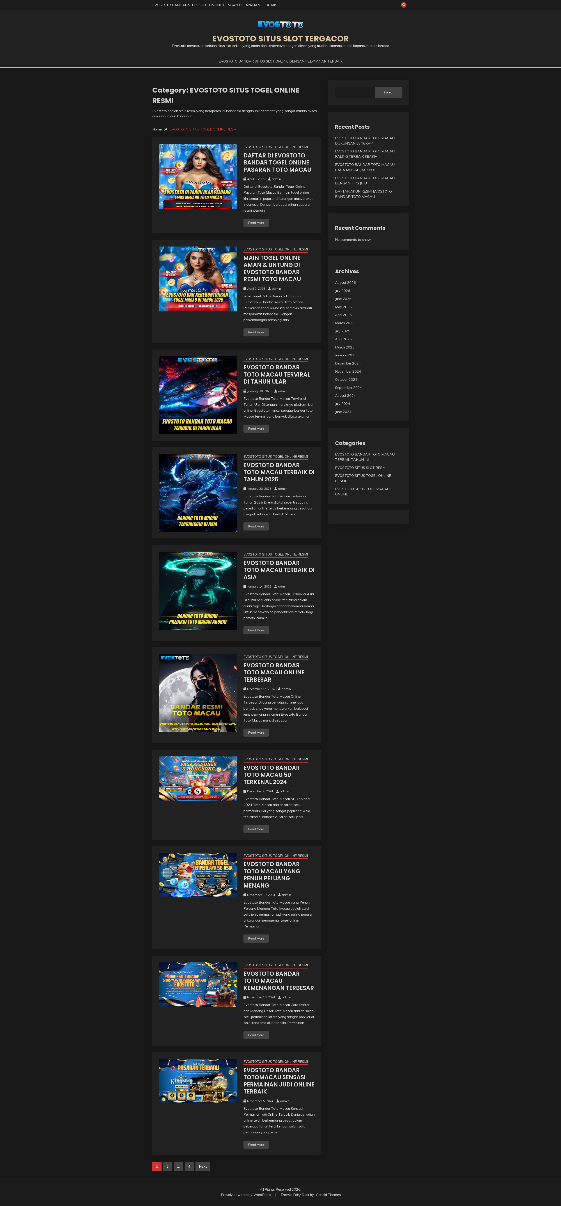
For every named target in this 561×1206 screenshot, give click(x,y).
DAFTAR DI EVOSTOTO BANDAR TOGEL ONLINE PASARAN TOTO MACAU (277, 163)
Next (203, 1166)
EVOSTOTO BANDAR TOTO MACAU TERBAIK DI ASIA (279, 570)
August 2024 (345, 395)
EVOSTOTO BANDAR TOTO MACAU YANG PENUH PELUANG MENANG (271, 875)
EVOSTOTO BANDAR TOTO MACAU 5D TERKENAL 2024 (271, 775)
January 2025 (346, 355)
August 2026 (345, 282)
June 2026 (343, 299)
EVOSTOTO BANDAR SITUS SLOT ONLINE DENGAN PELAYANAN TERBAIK (214, 5)
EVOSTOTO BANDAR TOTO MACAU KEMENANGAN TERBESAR (278, 981)
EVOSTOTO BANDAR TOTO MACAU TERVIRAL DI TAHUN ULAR (276, 374)
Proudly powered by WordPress (246, 1194)
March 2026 (345, 323)
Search (388, 92)
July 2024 (342, 403)
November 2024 (348, 371)
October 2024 (346, 379)
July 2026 (342, 290)
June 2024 (343, 411)
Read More (256, 223)
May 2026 (343, 307)
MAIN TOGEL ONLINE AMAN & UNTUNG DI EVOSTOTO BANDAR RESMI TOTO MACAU (272, 268)
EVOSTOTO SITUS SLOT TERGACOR (280, 38)
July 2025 (342, 331)
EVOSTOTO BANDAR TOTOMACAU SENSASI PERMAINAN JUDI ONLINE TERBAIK (278, 1081)
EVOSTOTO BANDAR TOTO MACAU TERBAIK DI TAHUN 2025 (279, 472)
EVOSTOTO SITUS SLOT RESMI (360, 467)
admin (276, 179)
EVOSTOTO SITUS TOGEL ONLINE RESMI (275, 147)
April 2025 (343, 339)
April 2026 (343, 315)
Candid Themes (328, 1194)
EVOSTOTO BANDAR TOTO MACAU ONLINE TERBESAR (274, 672)
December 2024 (348, 363)
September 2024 (348, 387)
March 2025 (345, 347)
